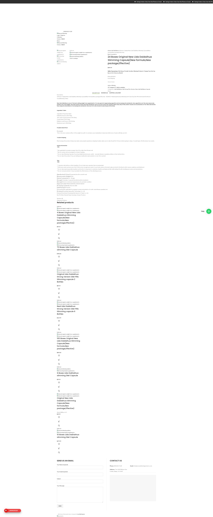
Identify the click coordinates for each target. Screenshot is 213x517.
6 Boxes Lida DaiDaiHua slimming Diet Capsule (67, 374)
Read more (59, 234)
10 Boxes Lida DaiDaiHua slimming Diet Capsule (68, 435)
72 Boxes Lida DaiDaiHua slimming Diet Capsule (68, 248)
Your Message (60, 485)
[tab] (95, 93)
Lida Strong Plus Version (128, 89)
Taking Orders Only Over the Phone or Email (134, 1)
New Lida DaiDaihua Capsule (142, 89)
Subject (59, 478)
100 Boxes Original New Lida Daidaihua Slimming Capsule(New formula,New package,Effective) (68, 343)
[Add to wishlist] (59, 230)
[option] (62, 52)
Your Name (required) (62, 464)
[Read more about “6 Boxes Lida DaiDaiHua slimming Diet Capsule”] (59, 387)
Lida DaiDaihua (115, 50)
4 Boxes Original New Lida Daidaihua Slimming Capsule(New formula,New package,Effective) (68, 217)
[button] (208, 211)
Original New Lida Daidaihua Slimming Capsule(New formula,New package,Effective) (66, 403)
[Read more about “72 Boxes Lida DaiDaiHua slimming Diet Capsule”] (59, 261)
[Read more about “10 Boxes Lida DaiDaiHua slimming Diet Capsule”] (59, 448)
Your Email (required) (62, 471)
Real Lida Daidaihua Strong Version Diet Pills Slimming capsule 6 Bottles (68, 310)
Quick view (59, 238)
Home (109, 50)
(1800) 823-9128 (67, 31)
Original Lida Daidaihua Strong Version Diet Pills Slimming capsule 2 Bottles (68, 278)
